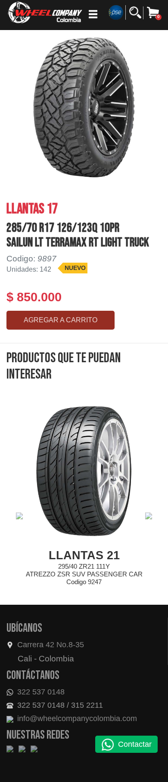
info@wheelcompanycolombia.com (76, 718)
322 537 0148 (40, 692)
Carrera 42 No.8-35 (50, 644)
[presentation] (19, 515)
